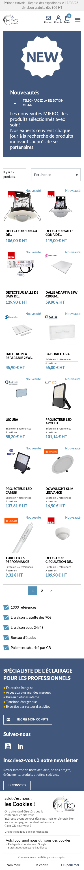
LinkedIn (20, 746)
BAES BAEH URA (57, 354)
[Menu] (77, 19)
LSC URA (12, 419)
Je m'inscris (17, 785)
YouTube (7, 746)
